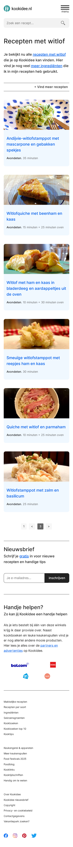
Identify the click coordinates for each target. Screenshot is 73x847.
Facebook (6, 835)
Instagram (15, 835)
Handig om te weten (15, 780)
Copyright (9, 805)
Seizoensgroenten (14, 717)
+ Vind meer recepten (51, 87)
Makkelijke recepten (15, 701)
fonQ (47, 676)
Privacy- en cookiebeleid (18, 810)
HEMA (53, 665)
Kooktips (9, 734)
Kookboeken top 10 (15, 728)
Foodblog (9, 764)
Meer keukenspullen (15, 753)
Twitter (34, 835)
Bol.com (20, 665)
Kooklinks (9, 769)
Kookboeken (11, 723)
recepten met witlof (49, 54)
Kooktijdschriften (13, 774)
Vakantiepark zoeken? (16, 821)
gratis (24, 556)
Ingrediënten (11, 712)
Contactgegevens (14, 815)
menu (65, 11)
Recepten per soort (15, 707)
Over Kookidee (12, 794)
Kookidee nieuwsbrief (16, 799)
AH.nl (26, 676)
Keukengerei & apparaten (18, 747)
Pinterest (24, 835)
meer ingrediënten (46, 66)
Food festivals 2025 (15, 758)
